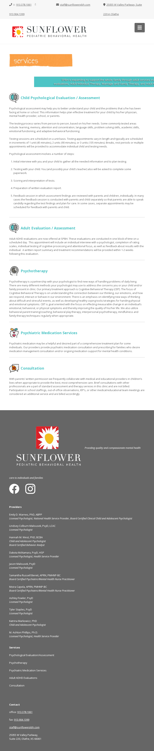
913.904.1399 (16, 14)
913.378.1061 (23, 4)
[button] (140, 27)
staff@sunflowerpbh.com (75, 4)
